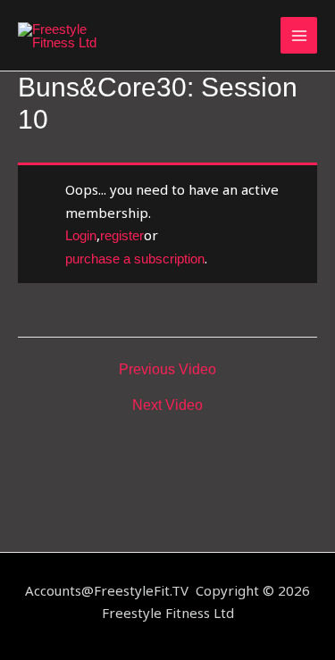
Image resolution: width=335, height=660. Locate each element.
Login (80, 235)
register (122, 235)
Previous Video (167, 370)
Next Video (167, 405)
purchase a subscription (135, 258)
